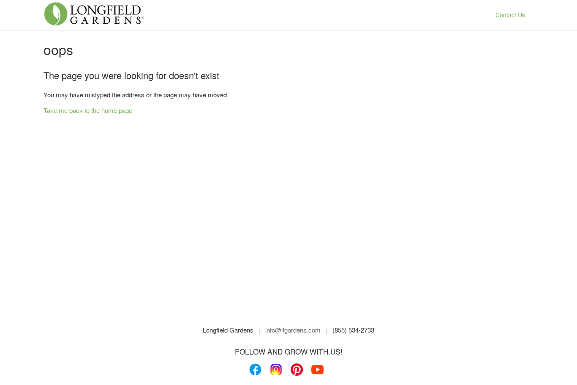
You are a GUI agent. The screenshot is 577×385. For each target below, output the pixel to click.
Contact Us (510, 15)
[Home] (94, 23)
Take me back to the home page (88, 110)
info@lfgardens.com (293, 329)
